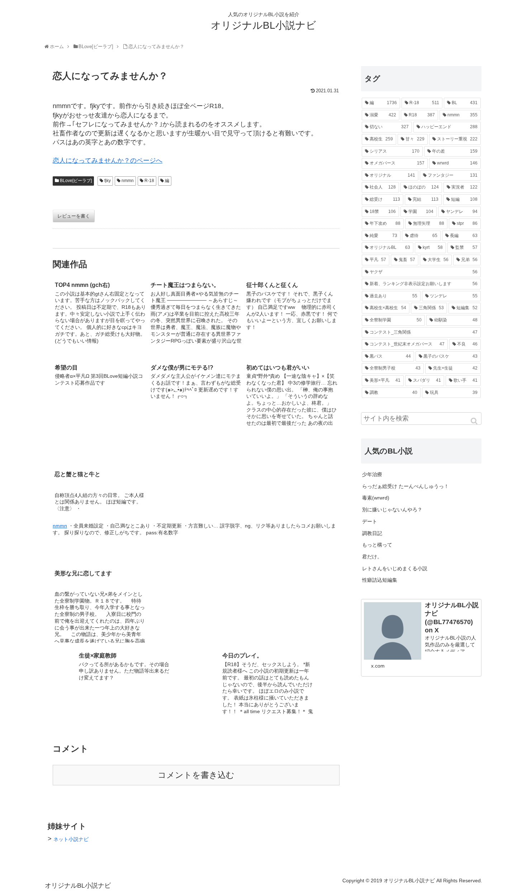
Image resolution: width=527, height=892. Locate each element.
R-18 (149, 180)
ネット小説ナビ (71, 839)
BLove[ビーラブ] (76, 180)
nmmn (128, 180)
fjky (107, 180)
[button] (474, 421)
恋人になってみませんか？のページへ (107, 160)
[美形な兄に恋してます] (196, 545)
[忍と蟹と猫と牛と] (196, 446)
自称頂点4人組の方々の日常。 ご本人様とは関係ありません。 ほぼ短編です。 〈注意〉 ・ (99, 501)
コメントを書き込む (196, 775)
